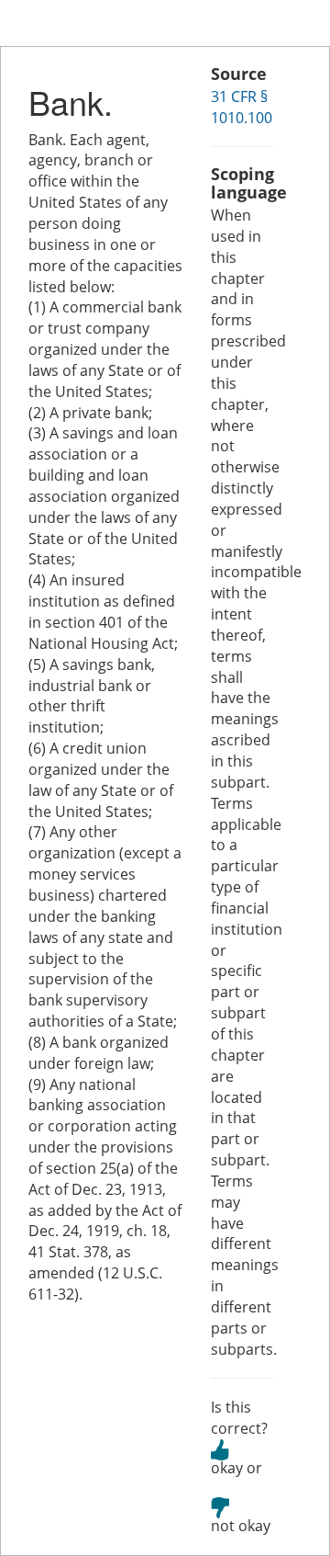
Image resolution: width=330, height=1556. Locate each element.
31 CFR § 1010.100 (241, 107)
